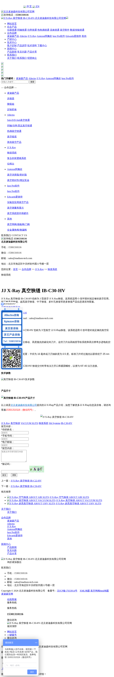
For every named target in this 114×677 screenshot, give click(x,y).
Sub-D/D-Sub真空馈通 (18, 120)
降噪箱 (10, 104)
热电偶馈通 (43, 30)
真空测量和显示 (15, 208)
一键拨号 (12, 635)
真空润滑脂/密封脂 (17, 174)
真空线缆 (12, 136)
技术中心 (12, 42)
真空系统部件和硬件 (17, 213)
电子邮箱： (7, 442)
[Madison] (2, 63)
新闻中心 (12, 48)
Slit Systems (54, 423)
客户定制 (12, 45)
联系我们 (12, 55)
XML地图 (85, 590)
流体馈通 (54, 30)
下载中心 (42, 45)
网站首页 (12, 23)
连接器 (10, 98)
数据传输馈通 (77, 30)
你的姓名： (7, 429)
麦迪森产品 (13, 36)
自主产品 (12, 26)
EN (37, 6)
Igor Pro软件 (59, 36)
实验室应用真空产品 (17, 202)
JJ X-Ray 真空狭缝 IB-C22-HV (26, 480)
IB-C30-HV (66, 423)
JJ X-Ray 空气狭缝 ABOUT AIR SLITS (69, 497)
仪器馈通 (12, 30)
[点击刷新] (36, 469)
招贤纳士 (32, 58)
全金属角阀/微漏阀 (17, 230)
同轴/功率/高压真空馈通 (19, 125)
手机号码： (7, 435)
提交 (4, 475)
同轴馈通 (22, 30)
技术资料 (32, 45)
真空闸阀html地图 (99, 590)
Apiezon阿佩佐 (44, 36)
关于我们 (12, 58)
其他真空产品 (14, 142)
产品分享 (32, 51)
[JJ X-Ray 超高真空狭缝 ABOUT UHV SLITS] (31, 503)
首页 (15, 269)
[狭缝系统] (2, 66)
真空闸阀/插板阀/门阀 (18, 224)
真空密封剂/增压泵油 (18, 180)
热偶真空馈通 (14, 131)
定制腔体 (12, 109)
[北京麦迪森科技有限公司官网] (17, 11)
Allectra (23, 36)
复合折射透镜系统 (16, 158)
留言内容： (7, 448)
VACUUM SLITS (29, 423)
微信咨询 (12, 638)
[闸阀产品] (2, 72)
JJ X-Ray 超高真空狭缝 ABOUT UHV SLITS (78, 503)
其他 (84, 36)
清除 (14, 475)
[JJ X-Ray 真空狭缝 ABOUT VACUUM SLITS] (31, 500)
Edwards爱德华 (73, 36)
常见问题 (22, 51)
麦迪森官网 (7, 594)
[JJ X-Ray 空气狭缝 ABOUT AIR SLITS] (28, 497)
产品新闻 (12, 51)
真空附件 (64, 30)
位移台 (10, 163)
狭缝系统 (12, 152)
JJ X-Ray (32, 36)
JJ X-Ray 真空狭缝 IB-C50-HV (26, 486)
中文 (29, 6)
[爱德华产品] (2, 75)
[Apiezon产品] (2, 69)
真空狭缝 (15, 423)
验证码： (6, 464)
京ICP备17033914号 (67, 590)
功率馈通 (32, 30)
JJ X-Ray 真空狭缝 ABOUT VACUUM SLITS (79, 500)
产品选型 (22, 45)
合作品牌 (12, 33)
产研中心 (12, 39)
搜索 (32, 82)
